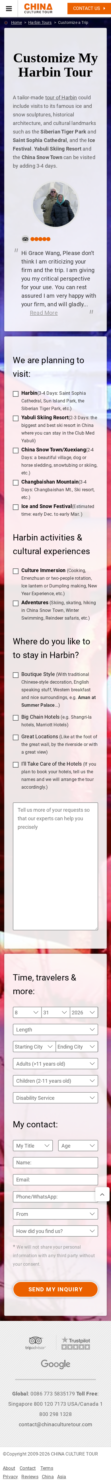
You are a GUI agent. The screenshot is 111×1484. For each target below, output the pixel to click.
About (9, 1468)
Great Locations (59, 744)
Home (16, 22)
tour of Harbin (61, 97)
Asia (61, 1476)
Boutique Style (58, 689)
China (48, 1476)
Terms (46, 1468)
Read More (44, 312)
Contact (28, 1468)
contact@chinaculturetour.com (55, 1424)
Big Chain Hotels (56, 720)
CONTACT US (87, 8)
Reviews (29, 1476)
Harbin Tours (40, 22)
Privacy (10, 1476)
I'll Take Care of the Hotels (58, 775)
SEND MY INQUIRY (55, 1289)
